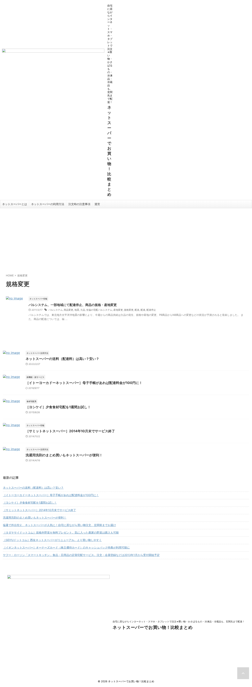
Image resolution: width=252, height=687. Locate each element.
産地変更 (118, 309)
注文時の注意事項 (79, 204)
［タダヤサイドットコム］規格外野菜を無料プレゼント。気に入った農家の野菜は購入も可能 (61, 532)
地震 (76, 309)
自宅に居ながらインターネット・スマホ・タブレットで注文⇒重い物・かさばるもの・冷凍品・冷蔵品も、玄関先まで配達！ (179, 621)
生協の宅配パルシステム (99, 309)
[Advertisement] (126, 237)
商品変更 (68, 309)
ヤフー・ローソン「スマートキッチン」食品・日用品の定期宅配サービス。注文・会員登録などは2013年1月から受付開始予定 (81, 555)
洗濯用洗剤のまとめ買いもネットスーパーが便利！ (64, 455)
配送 (137, 309)
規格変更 (128, 309)
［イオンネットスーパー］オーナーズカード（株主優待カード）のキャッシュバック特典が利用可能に (66, 547)
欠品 (82, 309)
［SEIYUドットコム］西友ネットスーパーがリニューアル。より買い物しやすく (52, 540)
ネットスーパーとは (14, 204)
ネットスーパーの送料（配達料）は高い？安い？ (62, 359)
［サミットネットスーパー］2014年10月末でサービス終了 (70, 431)
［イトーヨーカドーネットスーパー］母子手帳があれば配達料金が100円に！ (84, 383)
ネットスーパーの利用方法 (47, 204)
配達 (143, 309)
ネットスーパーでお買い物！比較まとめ (153, 627)
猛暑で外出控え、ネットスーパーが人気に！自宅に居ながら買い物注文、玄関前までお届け (59, 525)
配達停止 (151, 309)
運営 (97, 204)
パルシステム (55, 309)
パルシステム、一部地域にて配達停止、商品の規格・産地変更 (73, 305)
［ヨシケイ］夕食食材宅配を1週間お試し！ (58, 407)
